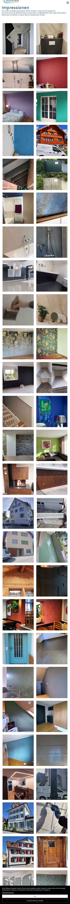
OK (35, 896)
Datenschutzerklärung (8, 893)
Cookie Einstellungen (35, 901)
